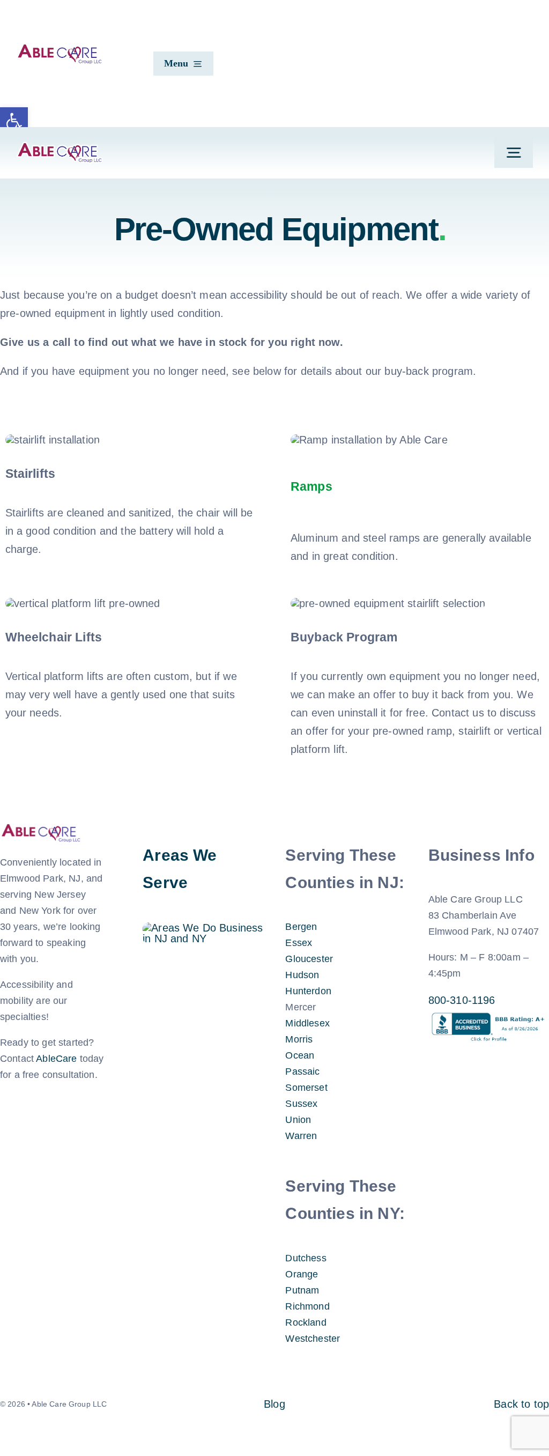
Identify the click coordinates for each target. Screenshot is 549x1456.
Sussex (301, 1103)
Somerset (306, 1087)
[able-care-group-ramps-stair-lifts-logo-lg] (59, 147)
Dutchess (305, 1258)
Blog (274, 1404)
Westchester (312, 1338)
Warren (301, 1135)
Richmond (307, 1306)
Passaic (302, 1071)
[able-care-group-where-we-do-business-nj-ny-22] (203, 928)
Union (298, 1119)
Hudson (302, 975)
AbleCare (56, 1058)
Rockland (305, 1322)
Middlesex (307, 1023)
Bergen (301, 926)
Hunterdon (308, 991)
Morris (299, 1039)
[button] (14, 121)
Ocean (299, 1055)
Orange (301, 1274)
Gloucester (309, 959)
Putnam (302, 1290)
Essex (298, 942)
